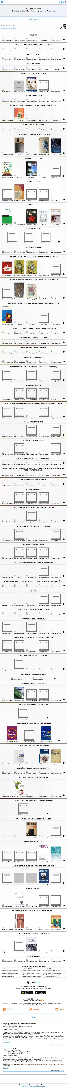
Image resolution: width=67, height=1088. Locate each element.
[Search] (65, 25)
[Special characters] (65, 28)
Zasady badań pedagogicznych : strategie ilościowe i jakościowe (15, 974)
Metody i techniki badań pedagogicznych (10, 970)
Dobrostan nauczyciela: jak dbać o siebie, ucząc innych (19, 1023)
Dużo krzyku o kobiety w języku (51, 971)
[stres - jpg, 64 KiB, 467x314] (6, 1068)
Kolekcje (13, 28)
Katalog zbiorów (33, 19)
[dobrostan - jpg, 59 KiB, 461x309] (7, 1042)
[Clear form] (61, 28)
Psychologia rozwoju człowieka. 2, (52, 976)
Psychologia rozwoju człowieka (8, 976)
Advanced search (5, 28)
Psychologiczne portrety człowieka (8, 971)
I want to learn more (27, 1086)
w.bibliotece (38, 1003)
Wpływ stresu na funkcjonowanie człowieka (16, 1048)
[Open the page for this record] (7, 39)
